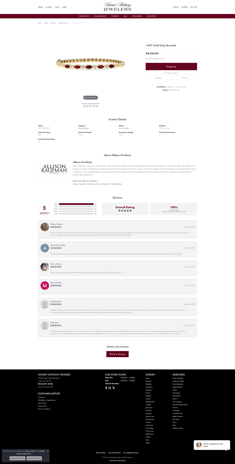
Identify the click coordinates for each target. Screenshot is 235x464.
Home (39, 23)
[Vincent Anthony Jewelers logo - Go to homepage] (117, 7)
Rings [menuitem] (147, 378)
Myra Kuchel (56, 282)
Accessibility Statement (131, 453)
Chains (75, 184)
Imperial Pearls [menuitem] (177, 387)
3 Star (56, 209)
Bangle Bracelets (63, 23)
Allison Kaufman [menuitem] (178, 378)
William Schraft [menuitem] (178, 428)
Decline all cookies (17, 458)
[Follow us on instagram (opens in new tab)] (109, 387)
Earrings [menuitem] (148, 381)
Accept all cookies (34, 458)
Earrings (99, 184)
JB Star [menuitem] (175, 390)
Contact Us (41, 397)
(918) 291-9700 (90, 106)
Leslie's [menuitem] (175, 399)
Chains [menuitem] (148, 393)
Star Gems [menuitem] (176, 419)
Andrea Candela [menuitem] (178, 381)
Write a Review (117, 354)
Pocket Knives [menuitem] (150, 419)
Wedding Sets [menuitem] (150, 402)
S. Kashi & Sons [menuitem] (178, 413)
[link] (40, 7)
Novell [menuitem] (175, 407)
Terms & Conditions (44, 409)
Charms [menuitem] (148, 399)
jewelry (46, 23)
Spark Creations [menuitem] (178, 416)
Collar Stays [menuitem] (149, 428)
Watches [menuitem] (148, 396)
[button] (64, 7)
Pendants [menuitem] (149, 384)
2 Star (56, 211)
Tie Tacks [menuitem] (149, 410)
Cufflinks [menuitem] (148, 404)
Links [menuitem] (147, 440)
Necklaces (91, 184)
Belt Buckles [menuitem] (149, 434)
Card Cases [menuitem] (149, 425)
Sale (125, 16)
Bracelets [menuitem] (149, 390)
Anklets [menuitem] (148, 437)
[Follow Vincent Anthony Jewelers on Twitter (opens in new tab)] (113, 387)
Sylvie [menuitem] (174, 422)
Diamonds (84, 16)
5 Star (56, 204)
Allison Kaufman (124, 128)
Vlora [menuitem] (174, 425)
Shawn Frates (56, 224)
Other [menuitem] (148, 443)
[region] (90, 64)
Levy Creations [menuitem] (177, 402)
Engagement (100, 16)
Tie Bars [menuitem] (148, 422)
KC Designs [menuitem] (176, 393)
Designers (137, 16)
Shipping (158, 78)
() (95, 204)
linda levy (54, 322)
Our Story (151, 16)
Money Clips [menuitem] (150, 416)
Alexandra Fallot (57, 245)
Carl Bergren (56, 301)
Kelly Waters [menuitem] (177, 396)
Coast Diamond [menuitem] (178, 384)
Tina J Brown (56, 264)
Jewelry (114, 16)
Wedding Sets (116, 184)
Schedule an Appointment (46, 400)
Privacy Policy (42, 406)
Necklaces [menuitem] (149, 387)
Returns (184, 78)
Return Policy (42, 403)
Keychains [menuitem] (149, 407)
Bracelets (53, 23)
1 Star (56, 214)
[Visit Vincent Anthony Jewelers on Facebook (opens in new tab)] (106, 387)
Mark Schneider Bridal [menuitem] (180, 404)
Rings (105, 184)
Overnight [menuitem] (176, 410)
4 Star (56, 207)
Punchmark (121, 460)
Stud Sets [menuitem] (149, 413)
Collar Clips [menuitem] (149, 431)
